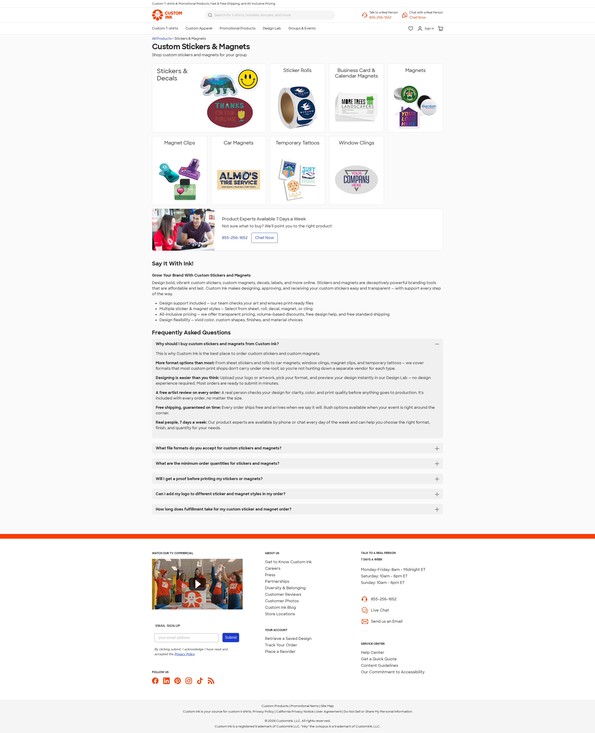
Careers (272, 568)
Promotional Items (305, 706)
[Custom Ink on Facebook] (155, 680)
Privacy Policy (263, 711)
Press (270, 575)
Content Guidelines (379, 665)
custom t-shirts (239, 711)
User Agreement (329, 711)
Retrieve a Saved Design (288, 638)
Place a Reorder (280, 651)
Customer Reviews (283, 594)
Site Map (327, 706)
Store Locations (280, 614)
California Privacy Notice (295, 711)
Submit (231, 637)
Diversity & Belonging (285, 588)
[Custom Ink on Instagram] (188, 680)
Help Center (372, 652)
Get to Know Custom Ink (288, 562)
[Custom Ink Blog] (211, 680)
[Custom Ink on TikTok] (200, 680)
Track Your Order (281, 645)
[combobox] (270, 15)
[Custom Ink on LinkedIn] (166, 680)
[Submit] (210, 15)
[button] (426, 17)
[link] (167, 15)
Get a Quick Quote (379, 659)
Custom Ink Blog (280, 607)
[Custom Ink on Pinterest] (177, 680)
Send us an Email (387, 621)
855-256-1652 (384, 599)
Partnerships (277, 581)
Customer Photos (282, 601)
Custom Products (274, 706)
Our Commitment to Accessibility (393, 672)
